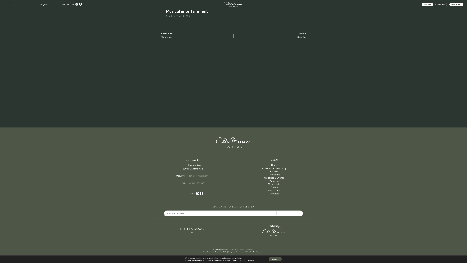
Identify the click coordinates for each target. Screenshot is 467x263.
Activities (274, 181)
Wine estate (274, 184)
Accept (275, 259)
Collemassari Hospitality (274, 168)
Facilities (274, 171)
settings (250, 260)
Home (274, 165)
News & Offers (274, 190)
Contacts (274, 193)
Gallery (274, 187)
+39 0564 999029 (196, 183)
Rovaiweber (240, 252)
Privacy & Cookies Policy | (230, 250)
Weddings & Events (274, 178)
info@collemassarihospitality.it (195, 175)
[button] (14, 4)
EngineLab (260, 252)
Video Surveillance (247, 250)
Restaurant (274, 174)
